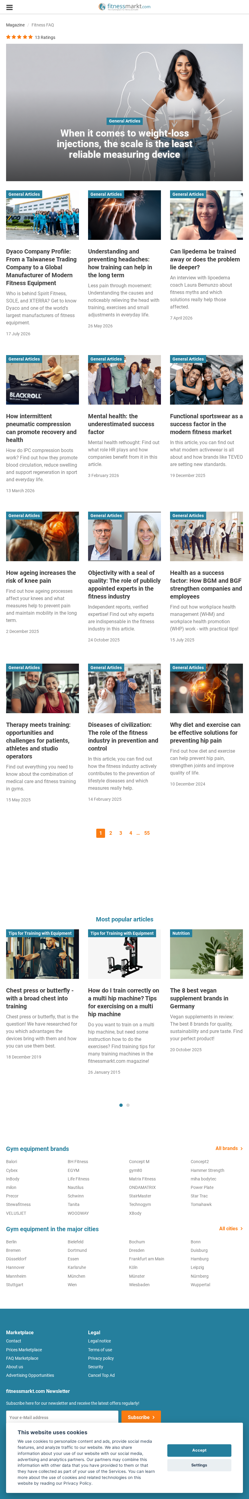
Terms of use (100, 1349)
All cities (228, 1228)
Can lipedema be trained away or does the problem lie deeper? (205, 259)
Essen (73, 1258)
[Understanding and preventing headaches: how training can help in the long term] (124, 215)
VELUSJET (16, 1213)
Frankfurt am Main (146, 1258)
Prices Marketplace (24, 1349)
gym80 (135, 1170)
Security (95, 1366)
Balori (11, 1161)
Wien (72, 1284)
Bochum (137, 1241)
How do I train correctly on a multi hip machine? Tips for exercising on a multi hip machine (123, 1002)
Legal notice (99, 1340)
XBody (135, 1213)
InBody (12, 1178)
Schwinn (76, 1195)
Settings (199, 1465)
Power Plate (202, 1187)
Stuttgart (14, 1284)
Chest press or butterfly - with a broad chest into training (40, 998)
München (76, 1276)
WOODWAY (78, 1213)
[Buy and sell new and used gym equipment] (124, 7)
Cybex (12, 1170)
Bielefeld (76, 1241)
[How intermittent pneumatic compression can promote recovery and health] (42, 380)
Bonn (196, 1241)
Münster (137, 1276)
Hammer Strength (207, 1170)
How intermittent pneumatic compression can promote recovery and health (41, 428)
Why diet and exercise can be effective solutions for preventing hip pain (205, 732)
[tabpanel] (43, 996)
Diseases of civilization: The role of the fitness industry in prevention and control (123, 736)
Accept (199, 1450)
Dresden (137, 1250)
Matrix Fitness (142, 1178)
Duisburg (199, 1250)
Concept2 (200, 1161)
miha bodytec (203, 1178)
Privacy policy (101, 1358)
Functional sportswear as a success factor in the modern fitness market (206, 424)
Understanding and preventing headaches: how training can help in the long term (120, 263)
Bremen (13, 1250)
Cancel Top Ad (101, 1375)
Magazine (15, 24)
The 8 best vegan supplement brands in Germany (199, 998)
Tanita (74, 1204)
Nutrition (181, 933)
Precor (12, 1195)
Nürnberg (200, 1276)
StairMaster (140, 1195)
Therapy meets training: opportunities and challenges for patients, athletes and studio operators (38, 740)
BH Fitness (78, 1161)
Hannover (15, 1267)
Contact (13, 1340)
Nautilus (76, 1187)
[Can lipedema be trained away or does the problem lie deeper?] (206, 215)
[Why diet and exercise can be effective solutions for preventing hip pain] (206, 688)
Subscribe (139, 1417)
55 (147, 833)
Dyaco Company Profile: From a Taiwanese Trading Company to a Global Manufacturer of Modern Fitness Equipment (41, 267)
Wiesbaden (139, 1284)
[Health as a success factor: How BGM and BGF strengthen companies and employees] (206, 536)
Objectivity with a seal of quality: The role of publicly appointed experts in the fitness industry (124, 584)
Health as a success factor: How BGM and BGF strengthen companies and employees (206, 584)
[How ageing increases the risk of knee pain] (42, 536)
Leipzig (197, 1267)
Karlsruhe (77, 1267)
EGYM (73, 1170)
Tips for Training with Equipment (40, 933)
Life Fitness (78, 1178)
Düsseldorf (16, 1258)
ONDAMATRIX (142, 1187)
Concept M (139, 1161)
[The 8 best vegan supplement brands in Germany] (206, 954)
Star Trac (199, 1195)
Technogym (140, 1204)
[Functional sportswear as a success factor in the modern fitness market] (206, 380)
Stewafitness (18, 1204)
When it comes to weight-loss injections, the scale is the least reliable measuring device (125, 143)
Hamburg (200, 1258)
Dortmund (77, 1250)
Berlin (11, 1241)
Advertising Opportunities (30, 1375)
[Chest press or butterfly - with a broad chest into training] (42, 954)
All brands (227, 1148)
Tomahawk (201, 1204)
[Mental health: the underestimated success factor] (124, 380)
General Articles (124, 121)
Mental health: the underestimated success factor (121, 424)
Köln (133, 1267)
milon (11, 1187)
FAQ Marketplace (22, 1358)
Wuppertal (200, 1284)
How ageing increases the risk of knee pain (41, 576)
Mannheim (16, 1276)
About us (14, 1366)
